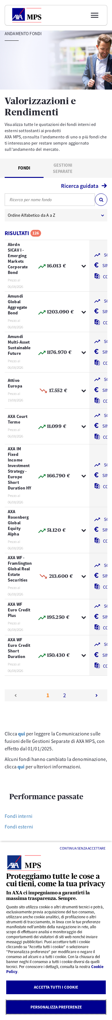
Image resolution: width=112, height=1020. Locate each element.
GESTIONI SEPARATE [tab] (62, 168)
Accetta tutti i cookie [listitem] (56, 987)
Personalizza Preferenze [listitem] (56, 1007)
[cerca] (101, 199)
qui (21, 733)
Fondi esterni (19, 826)
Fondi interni (18, 816)
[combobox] (50, 199)
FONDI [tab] (24, 168)
